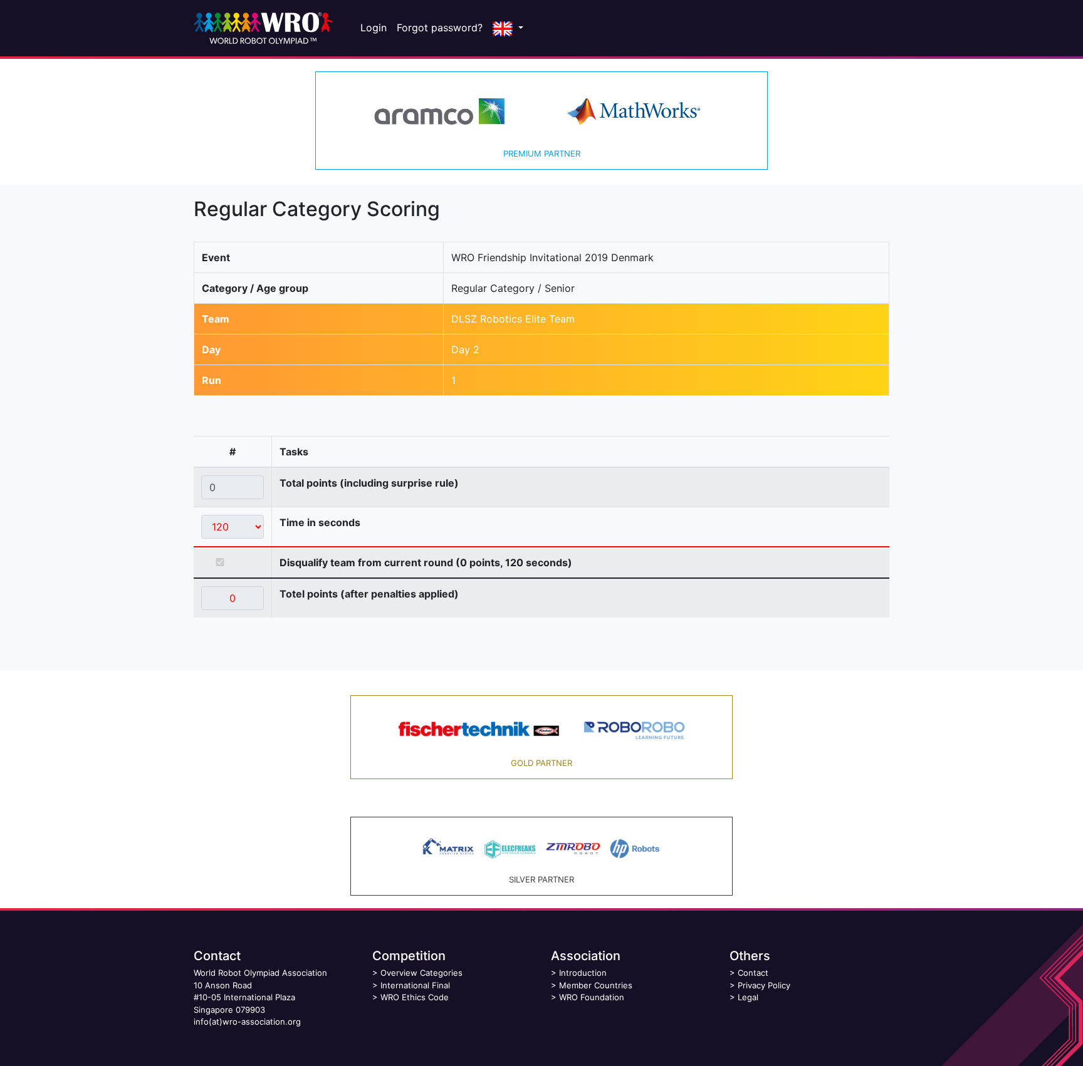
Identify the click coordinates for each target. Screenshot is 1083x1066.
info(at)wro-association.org (247, 1022)
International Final (415, 985)
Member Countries (595, 985)
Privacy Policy (764, 985)
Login (373, 27)
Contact (753, 973)
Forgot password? (440, 27)
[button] (508, 28)
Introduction (583, 973)
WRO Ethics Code (414, 997)
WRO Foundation (591, 997)
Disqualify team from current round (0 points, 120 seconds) (426, 562)
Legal (748, 997)
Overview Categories (421, 973)
